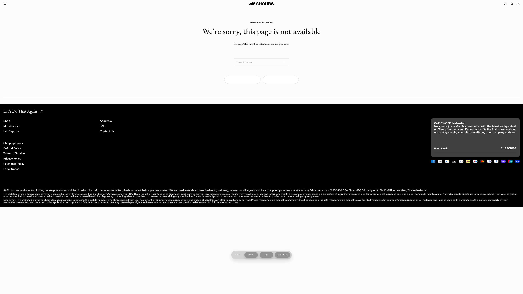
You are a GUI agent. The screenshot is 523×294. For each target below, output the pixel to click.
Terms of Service (14, 153)
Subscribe (508, 148)
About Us (106, 121)
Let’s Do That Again (20, 111)
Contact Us (107, 131)
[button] (511, 4)
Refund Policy (12, 148)
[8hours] (261, 3)
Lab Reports (11, 131)
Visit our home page (244, 79)
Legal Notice (11, 169)
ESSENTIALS (282, 255)
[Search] (285, 62)
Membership (11, 126)
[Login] (505, 4)
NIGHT (251, 255)
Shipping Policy (13, 143)
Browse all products (282, 79)
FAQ (102, 126)
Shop (6, 121)
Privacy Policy (12, 158)
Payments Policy (13, 164)
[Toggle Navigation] (7, 4)
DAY (266, 255)
